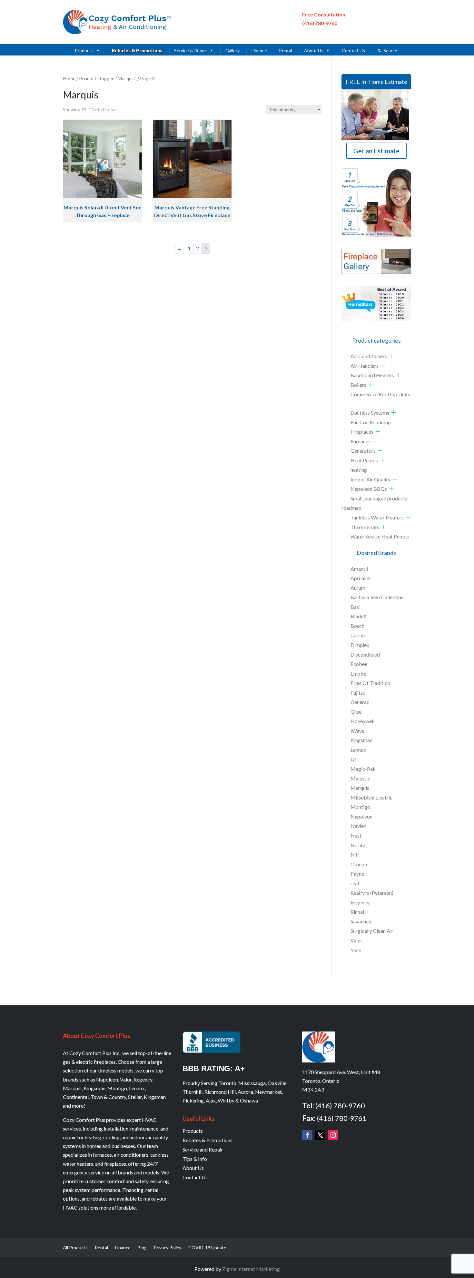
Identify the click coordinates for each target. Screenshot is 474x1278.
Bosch (357, 626)
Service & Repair (190, 50)
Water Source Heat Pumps (380, 536)
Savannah (361, 921)
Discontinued (365, 654)
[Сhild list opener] (391, 356)
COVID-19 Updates (208, 1247)
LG (354, 759)
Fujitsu (358, 692)
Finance (259, 50)
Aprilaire (360, 578)
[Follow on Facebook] (307, 1135)
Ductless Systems (370, 412)
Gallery (232, 50)
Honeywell (362, 721)
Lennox (358, 750)
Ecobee (359, 664)
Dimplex (360, 645)
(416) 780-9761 (342, 1118)
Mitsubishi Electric (371, 797)
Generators (363, 451)
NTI (355, 854)
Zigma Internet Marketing (251, 1269)
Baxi (355, 607)
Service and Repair (203, 1149)
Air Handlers (365, 366)
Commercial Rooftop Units (380, 394)
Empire (358, 673)
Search (390, 50)
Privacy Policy (167, 1247)
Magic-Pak (363, 769)
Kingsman (361, 740)
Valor (356, 940)
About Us (313, 50)
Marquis (360, 788)
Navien (358, 826)
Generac (360, 702)
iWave (357, 731)
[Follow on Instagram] (333, 1135)
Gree (356, 712)
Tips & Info (195, 1159)
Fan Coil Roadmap (371, 422)
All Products (75, 1247)
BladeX (359, 616)
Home (69, 78)
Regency (360, 902)
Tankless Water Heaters (377, 517)
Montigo (360, 807)
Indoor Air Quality (370, 479)
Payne (357, 873)
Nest (356, 835)
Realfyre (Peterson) (372, 893)
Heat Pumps (364, 460)
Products (84, 50)
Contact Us (353, 50)
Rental (285, 50)
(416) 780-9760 (319, 23)
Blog (142, 1247)
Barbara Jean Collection (377, 597)
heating (359, 470)
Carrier (358, 635)
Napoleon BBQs (369, 489)
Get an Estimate (376, 151)
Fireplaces (362, 431)
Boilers (358, 385)
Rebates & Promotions (137, 50)
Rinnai (357, 912)
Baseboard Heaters (372, 375)
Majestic (360, 778)
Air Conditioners (369, 356)
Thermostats (365, 527)
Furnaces (360, 441)
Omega (359, 864)
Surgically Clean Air (372, 931)
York (356, 950)
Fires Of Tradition (370, 683)
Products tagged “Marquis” (107, 78)
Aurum (358, 588)
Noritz (358, 845)
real (355, 883)
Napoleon (361, 816)
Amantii (359, 569)
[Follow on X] (320, 1135)
